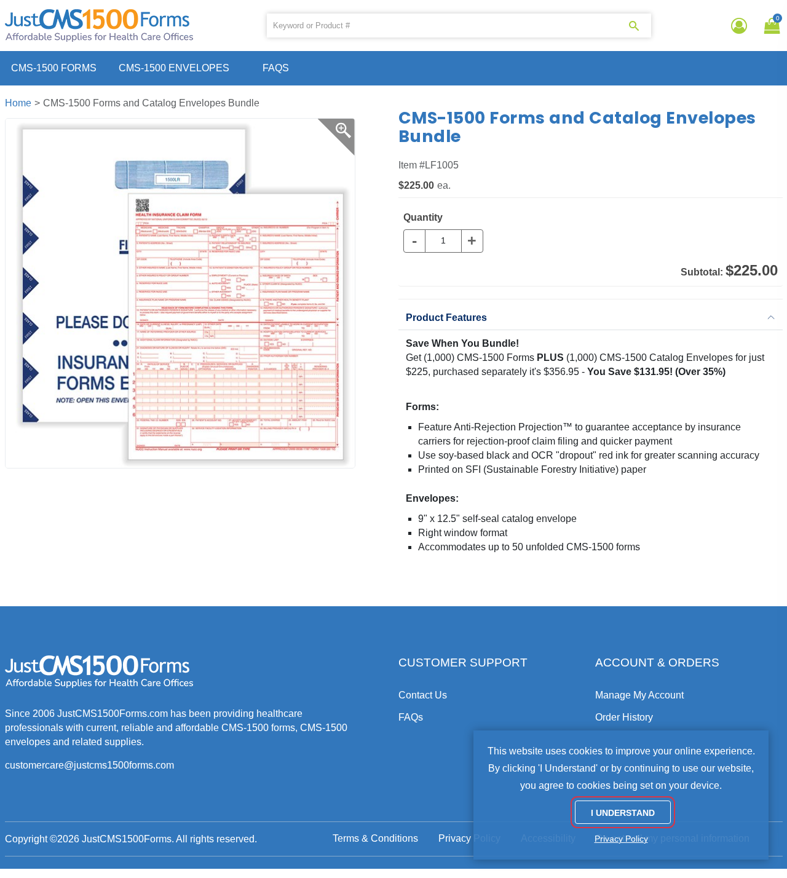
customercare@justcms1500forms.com (89, 765)
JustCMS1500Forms (127, 839)
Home (18, 103)
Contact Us (422, 695)
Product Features (446, 317)
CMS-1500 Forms (54, 68)
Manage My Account (639, 695)
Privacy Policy (469, 838)
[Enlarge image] (336, 137)
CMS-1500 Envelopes (174, 68)
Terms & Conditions (375, 838)
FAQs (276, 68)
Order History (624, 717)
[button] (769, 26)
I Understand (623, 813)
